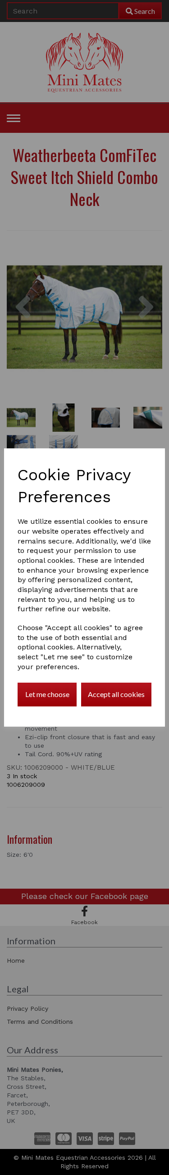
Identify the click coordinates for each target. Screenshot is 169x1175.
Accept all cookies (116, 694)
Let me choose (47, 694)
